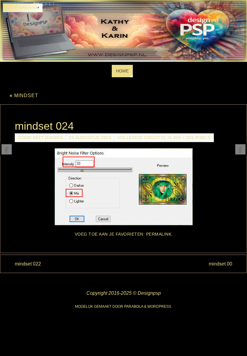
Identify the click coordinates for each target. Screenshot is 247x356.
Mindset (24, 95)
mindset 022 (28, 263)
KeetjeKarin (48, 137)
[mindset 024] (123, 186)
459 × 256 (183, 137)
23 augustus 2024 (90, 137)
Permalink (159, 234)
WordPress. (159, 306)
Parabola (133, 306)
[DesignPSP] (7, 149)
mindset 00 (220, 263)
